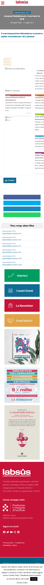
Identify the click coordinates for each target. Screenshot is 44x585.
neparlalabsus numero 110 (11, 252)
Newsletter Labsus (10, 545)
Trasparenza (19, 543)
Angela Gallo (17, 23)
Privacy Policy (22, 582)
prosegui (28, 113)
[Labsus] (22, 2)
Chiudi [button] (34, 579)
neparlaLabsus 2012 (22, 12)
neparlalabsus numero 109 (12, 258)
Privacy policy (8, 543)
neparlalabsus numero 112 (11, 240)
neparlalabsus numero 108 (12, 265)
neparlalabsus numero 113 (11, 233)
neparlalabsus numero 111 (11, 246)
